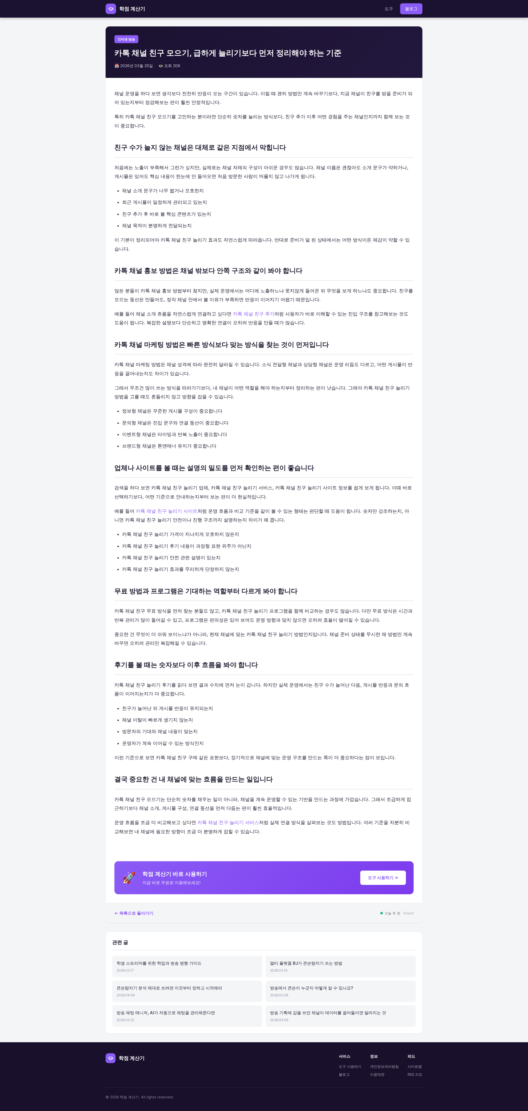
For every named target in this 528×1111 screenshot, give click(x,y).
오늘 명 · (397, 913)
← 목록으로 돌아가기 (133, 913)
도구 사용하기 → (383, 877)
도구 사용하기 (350, 1067)
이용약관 (377, 1074)
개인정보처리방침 (384, 1067)
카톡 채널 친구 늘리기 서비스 (228, 822)
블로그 (411, 8)
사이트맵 (415, 1067)
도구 (389, 8)
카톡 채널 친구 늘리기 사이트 (166, 511)
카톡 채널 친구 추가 (253, 314)
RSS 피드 (415, 1074)
